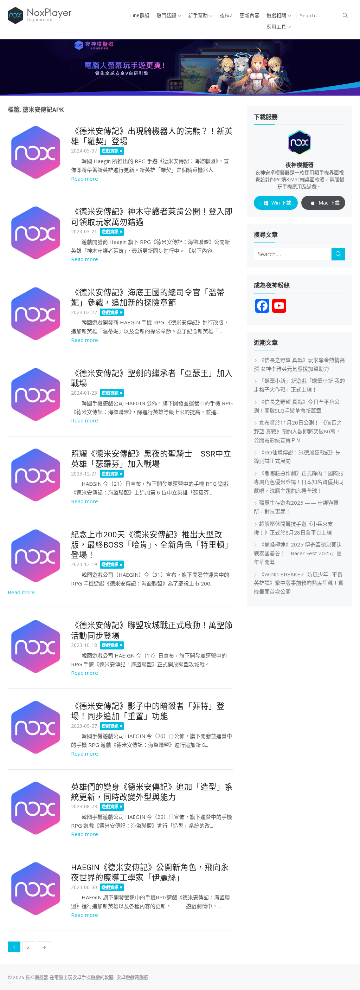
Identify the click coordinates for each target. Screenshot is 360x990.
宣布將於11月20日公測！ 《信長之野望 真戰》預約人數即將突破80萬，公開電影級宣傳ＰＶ (298, 431)
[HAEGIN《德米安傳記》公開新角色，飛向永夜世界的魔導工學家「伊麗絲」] (36, 889)
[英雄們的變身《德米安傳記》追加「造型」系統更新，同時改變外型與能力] (36, 808)
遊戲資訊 (110, 151)
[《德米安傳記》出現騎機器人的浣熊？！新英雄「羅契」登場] (36, 152)
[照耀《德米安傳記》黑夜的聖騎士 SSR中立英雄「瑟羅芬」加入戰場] (36, 475)
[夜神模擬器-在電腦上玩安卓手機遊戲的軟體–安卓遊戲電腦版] (180, 67)
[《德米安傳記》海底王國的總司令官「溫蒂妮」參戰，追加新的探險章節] (36, 314)
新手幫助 (198, 15)
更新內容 (249, 15)
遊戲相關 (276, 15)
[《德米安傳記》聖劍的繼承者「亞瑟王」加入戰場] (36, 395)
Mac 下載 (329, 202)
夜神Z (226, 15)
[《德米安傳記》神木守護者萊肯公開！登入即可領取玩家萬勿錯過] (36, 233)
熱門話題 (166, 15)
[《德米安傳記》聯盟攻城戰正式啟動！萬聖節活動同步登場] (36, 647)
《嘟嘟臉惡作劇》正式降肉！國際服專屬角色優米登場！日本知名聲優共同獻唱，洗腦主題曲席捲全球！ (298, 482)
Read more (84, 178)
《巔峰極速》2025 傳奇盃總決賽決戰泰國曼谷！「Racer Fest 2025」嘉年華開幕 (298, 553)
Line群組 (139, 15)
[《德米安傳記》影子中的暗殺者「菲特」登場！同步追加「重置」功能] (36, 727)
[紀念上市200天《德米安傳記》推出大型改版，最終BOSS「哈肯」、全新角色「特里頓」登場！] (36, 556)
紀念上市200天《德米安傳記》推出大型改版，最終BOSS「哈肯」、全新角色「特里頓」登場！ (152, 545)
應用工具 (276, 26)
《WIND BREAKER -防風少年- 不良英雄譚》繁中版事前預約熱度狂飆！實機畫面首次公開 (298, 583)
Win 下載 (281, 202)
